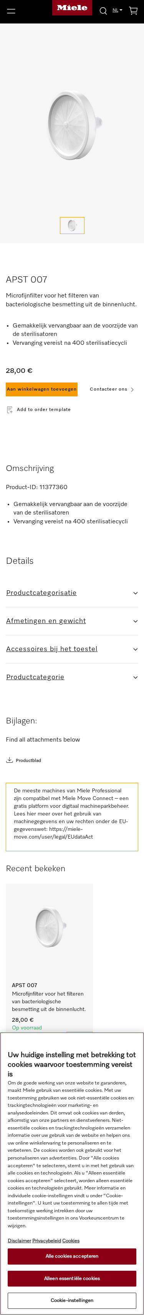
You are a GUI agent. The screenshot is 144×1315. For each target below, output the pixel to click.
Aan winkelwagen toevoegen (42, 389)
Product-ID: (22, 488)
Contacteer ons (108, 389)
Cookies (70, 1240)
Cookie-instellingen (72, 1300)
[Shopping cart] (133, 12)
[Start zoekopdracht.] (103, 10)
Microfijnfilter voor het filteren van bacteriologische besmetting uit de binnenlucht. (49, 1001)
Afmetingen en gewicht (46, 621)
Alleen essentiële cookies (72, 1278)
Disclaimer (19, 1240)
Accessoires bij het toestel (52, 649)
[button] (24, 11)
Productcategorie (35, 677)
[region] (72, 1173)
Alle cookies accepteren (72, 1256)
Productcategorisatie (41, 593)
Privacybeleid (46, 1240)
